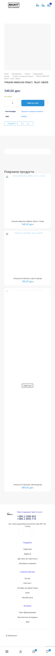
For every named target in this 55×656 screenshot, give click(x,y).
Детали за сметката (27, 558)
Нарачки (27, 549)
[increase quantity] (18, 103)
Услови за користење (27, 588)
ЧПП (27, 622)
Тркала (27, 74)
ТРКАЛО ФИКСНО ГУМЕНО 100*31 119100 (27, 221)
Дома (6, 74)
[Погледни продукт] (46, 182)
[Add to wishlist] (46, 186)
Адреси (27, 553)
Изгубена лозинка (27, 563)
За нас (27, 578)
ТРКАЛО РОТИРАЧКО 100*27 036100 (27, 278)
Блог (27, 592)
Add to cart (33, 103)
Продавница (16, 74)
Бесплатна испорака (27, 617)
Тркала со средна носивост (23, 76)
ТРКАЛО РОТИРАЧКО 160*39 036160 (27, 485)
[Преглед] (46, 189)
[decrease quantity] (7, 103)
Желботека (27, 597)
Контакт (27, 583)
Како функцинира (27, 612)
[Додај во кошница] (46, 178)
